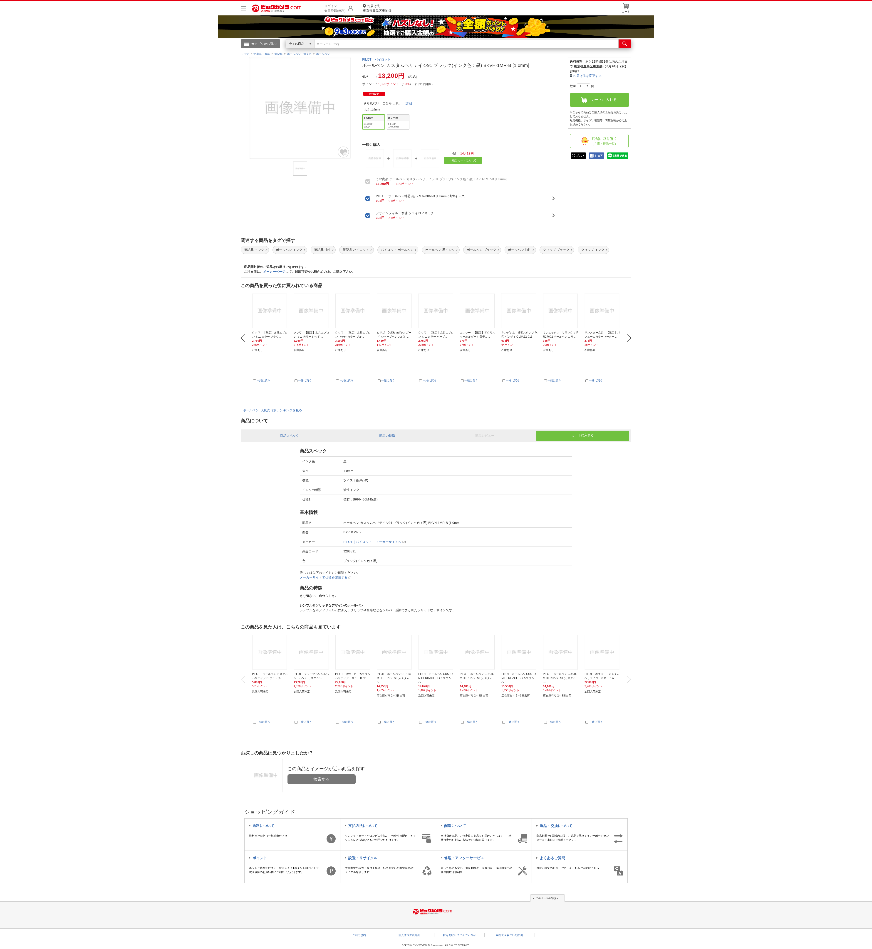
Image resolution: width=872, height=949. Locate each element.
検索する (321, 779)
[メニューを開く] (243, 8)
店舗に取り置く (604, 141)
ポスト (581, 155)
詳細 (409, 103)
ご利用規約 (359, 935)
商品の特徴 (387, 435)
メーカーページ (274, 271)
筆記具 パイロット (356, 250)
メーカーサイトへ (388, 542)
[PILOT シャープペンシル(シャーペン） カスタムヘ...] (312, 652)
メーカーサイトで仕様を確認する (323, 577)
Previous (243, 338)
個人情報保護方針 (409, 935)
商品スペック (289, 435)
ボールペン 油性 (519, 250)
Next (629, 338)
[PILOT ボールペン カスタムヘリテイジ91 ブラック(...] (270, 652)
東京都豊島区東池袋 (377, 8)
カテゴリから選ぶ (264, 44)
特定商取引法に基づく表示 (459, 935)
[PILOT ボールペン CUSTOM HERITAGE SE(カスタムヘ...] (395, 652)
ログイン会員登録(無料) (335, 8)
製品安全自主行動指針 (509, 935)
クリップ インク (592, 250)
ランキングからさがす (418, 50)
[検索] (625, 43)
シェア (599, 155)
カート (626, 11)
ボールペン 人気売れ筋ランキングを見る (272, 410)
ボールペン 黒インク (440, 250)
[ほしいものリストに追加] (343, 152)
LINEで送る (620, 155)
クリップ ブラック (556, 250)
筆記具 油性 (322, 250)
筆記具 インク (254, 250)
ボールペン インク (289, 250)
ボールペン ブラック (481, 250)
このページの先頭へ (547, 898)
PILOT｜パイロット (376, 59)
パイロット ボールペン (397, 250)
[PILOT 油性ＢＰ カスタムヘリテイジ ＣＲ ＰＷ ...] (603, 652)
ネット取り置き (495, 50)
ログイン (338, 51)
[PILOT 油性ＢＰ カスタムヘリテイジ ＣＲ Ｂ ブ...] (353, 652)
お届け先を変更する (587, 76)
